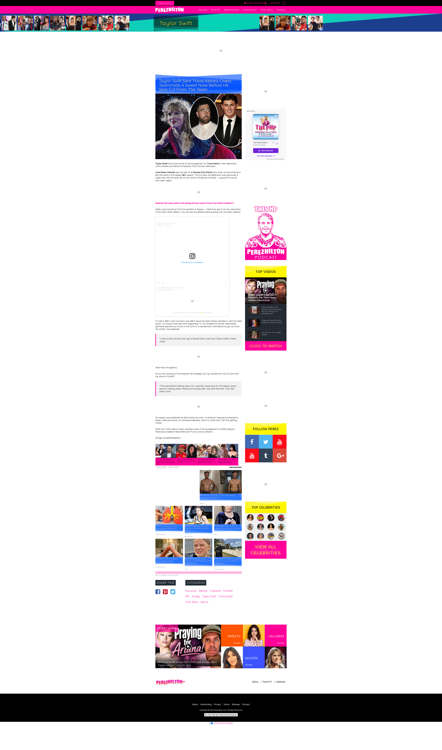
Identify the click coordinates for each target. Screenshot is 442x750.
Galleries (280, 681)
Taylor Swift (209, 596)
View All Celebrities (266, 550)
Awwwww (191, 590)
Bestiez (203, 590)
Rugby (196, 596)
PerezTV (215, 10)
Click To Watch (265, 346)
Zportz (204, 602)
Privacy (217, 704)
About (195, 704)
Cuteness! (215, 590)
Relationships (231, 10)
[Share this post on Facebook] (157, 591)
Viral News (267, 10)
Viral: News (191, 602)
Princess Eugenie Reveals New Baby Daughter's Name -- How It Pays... (206, 461)
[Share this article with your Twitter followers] (172, 591)
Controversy (250, 10)
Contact (246, 704)
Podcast (281, 10)
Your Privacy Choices (223, 723)
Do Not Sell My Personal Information (221, 715)
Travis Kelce (225, 596)
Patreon (203, 10)
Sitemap (236, 704)
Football (228, 590)
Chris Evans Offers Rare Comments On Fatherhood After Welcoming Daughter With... (166, 462)
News (255, 681)
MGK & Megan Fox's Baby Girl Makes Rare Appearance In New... (227, 461)
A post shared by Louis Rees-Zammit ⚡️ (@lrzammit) (192, 313)
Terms (226, 704)
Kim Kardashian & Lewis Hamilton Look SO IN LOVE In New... (186, 461)
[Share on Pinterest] (165, 591)
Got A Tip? (164, 3)
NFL (187, 596)
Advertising (206, 704)
